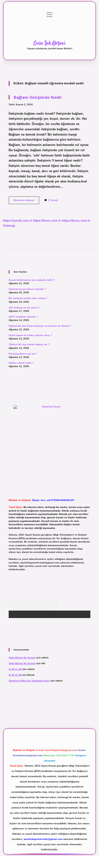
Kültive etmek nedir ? (21, 363)
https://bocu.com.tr (76, 220)
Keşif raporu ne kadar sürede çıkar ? (30, 335)
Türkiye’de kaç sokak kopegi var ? (29, 344)
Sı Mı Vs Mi (15, 669)
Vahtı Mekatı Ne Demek (22, 657)
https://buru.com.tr (47, 220)
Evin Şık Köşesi (49, 43)
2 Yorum (53, 200)
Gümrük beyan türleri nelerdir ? (27, 289)
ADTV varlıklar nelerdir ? (23, 316)
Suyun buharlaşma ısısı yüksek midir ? (32, 280)
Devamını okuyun (26, 201)
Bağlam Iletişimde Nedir (37, 97)
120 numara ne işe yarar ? (24, 307)
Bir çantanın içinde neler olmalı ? (28, 298)
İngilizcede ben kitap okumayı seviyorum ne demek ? (40, 326)
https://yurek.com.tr (17, 220)
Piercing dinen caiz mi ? (23, 353)
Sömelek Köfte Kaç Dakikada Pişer (29, 680)
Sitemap (9, 225)
